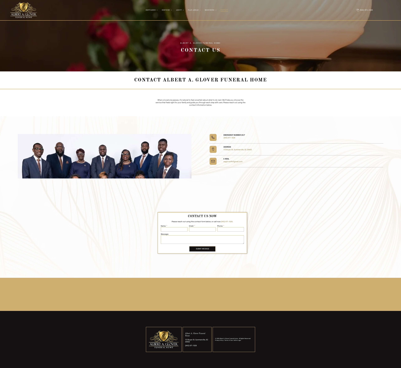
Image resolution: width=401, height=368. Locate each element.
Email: (191, 226)
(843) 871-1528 (229, 138)
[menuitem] (151, 10)
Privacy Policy (219, 340)
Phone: (220, 226)
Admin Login (237, 340)
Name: (163, 226)
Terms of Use (228, 340)
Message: (165, 234)
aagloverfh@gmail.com (232, 162)
